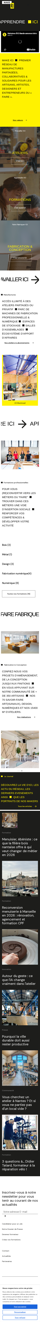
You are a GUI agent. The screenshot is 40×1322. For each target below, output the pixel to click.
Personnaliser (20, 1312)
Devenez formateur (10, 1234)
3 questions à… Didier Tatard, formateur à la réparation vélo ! (18, 1165)
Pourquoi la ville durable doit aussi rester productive (15, 1040)
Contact (5, 1251)
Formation (6, 832)
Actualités (6, 1256)
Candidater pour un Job (12, 1224)
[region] (20, 1303)
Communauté (8, 1090)
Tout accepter (20, 1306)
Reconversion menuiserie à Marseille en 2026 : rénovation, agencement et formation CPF (19, 915)
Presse (5, 1030)
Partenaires (7, 1261)
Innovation (6, 969)
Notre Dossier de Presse (12, 1229)
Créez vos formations (11, 1239)
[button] (28, 5)
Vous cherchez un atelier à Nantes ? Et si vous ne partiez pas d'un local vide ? (19, 1103)
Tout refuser (20, 1317)
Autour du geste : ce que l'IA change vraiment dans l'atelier (19, 980)
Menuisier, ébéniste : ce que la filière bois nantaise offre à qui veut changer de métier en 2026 (19, 847)
